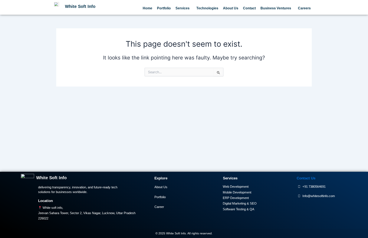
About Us (230, 8)
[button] (183, 8)
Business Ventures (275, 8)
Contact (249, 8)
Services (182, 8)
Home (147, 8)
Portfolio (164, 8)
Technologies (207, 8)
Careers (304, 8)
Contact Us (306, 178)
